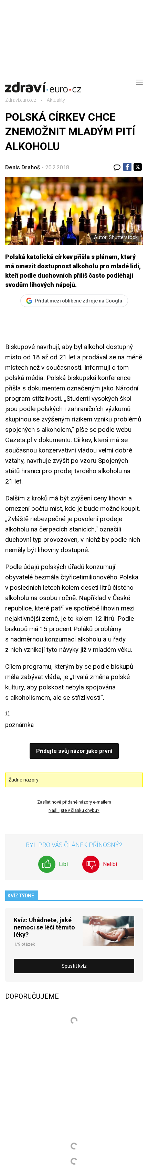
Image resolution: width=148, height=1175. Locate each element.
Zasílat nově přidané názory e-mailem (74, 802)
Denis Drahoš (22, 167)
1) (7, 713)
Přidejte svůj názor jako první (74, 751)
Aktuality (56, 100)
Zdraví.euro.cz (20, 100)
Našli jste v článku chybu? (74, 810)
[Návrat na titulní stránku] (43, 82)
